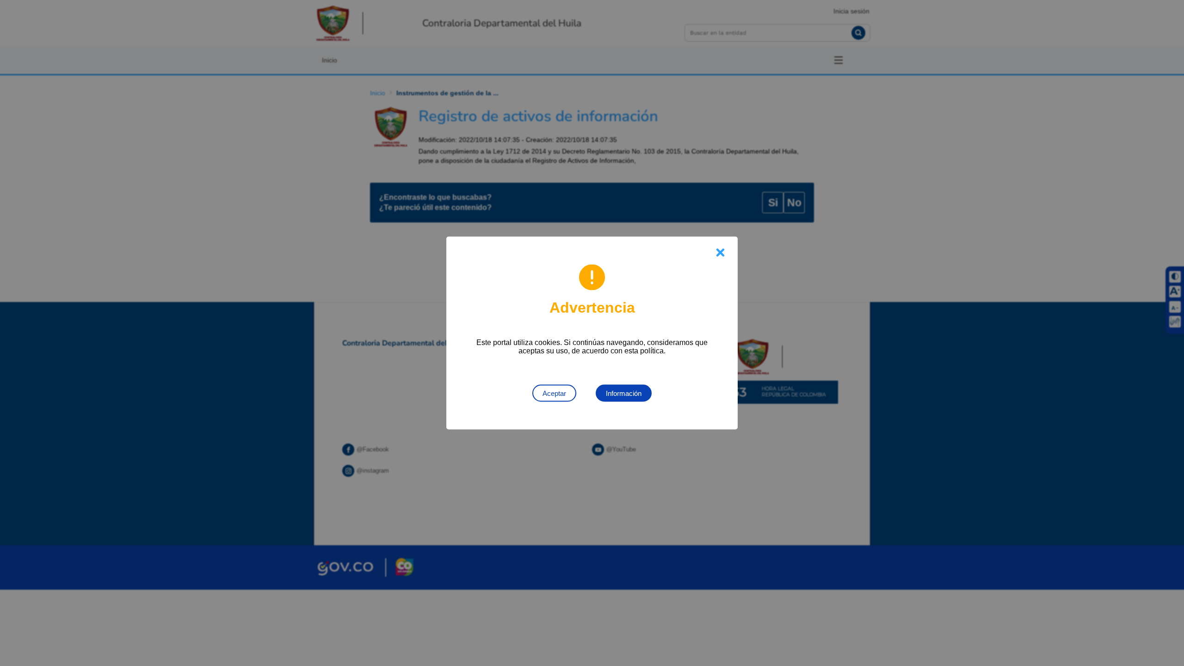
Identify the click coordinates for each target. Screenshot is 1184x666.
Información (623, 393)
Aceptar (554, 393)
